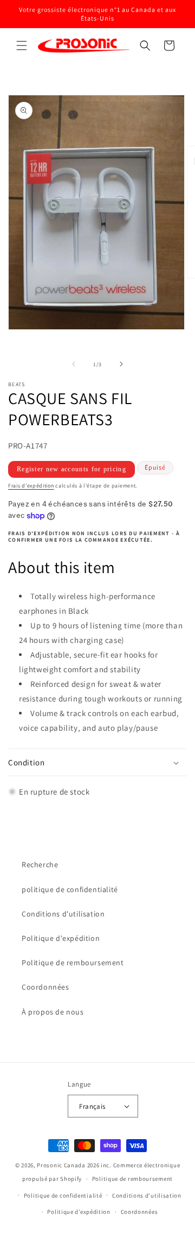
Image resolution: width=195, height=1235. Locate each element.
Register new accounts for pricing (71, 469)
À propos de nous (53, 1012)
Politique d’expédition (78, 1212)
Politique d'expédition (61, 938)
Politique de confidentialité (63, 1195)
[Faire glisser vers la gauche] (74, 364)
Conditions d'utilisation (63, 914)
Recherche (40, 864)
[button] (22, 45)
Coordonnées (45, 987)
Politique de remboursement (73, 962)
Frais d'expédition (31, 485)
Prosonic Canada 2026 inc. (74, 1165)
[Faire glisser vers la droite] (121, 364)
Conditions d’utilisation (146, 1195)
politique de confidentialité (70, 889)
